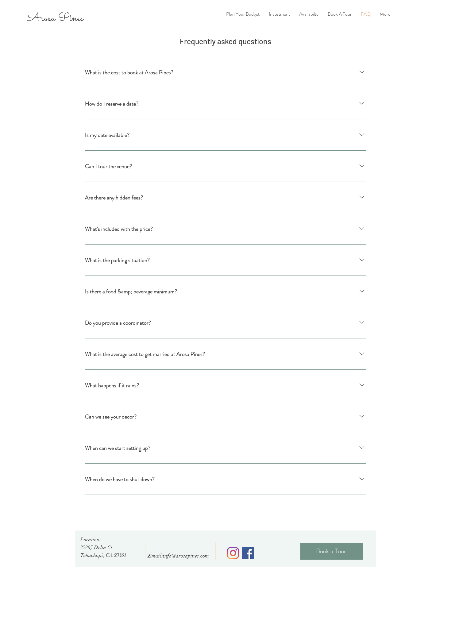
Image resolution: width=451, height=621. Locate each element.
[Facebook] (248, 553)
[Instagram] (233, 553)
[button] (385, 14)
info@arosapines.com (186, 556)
